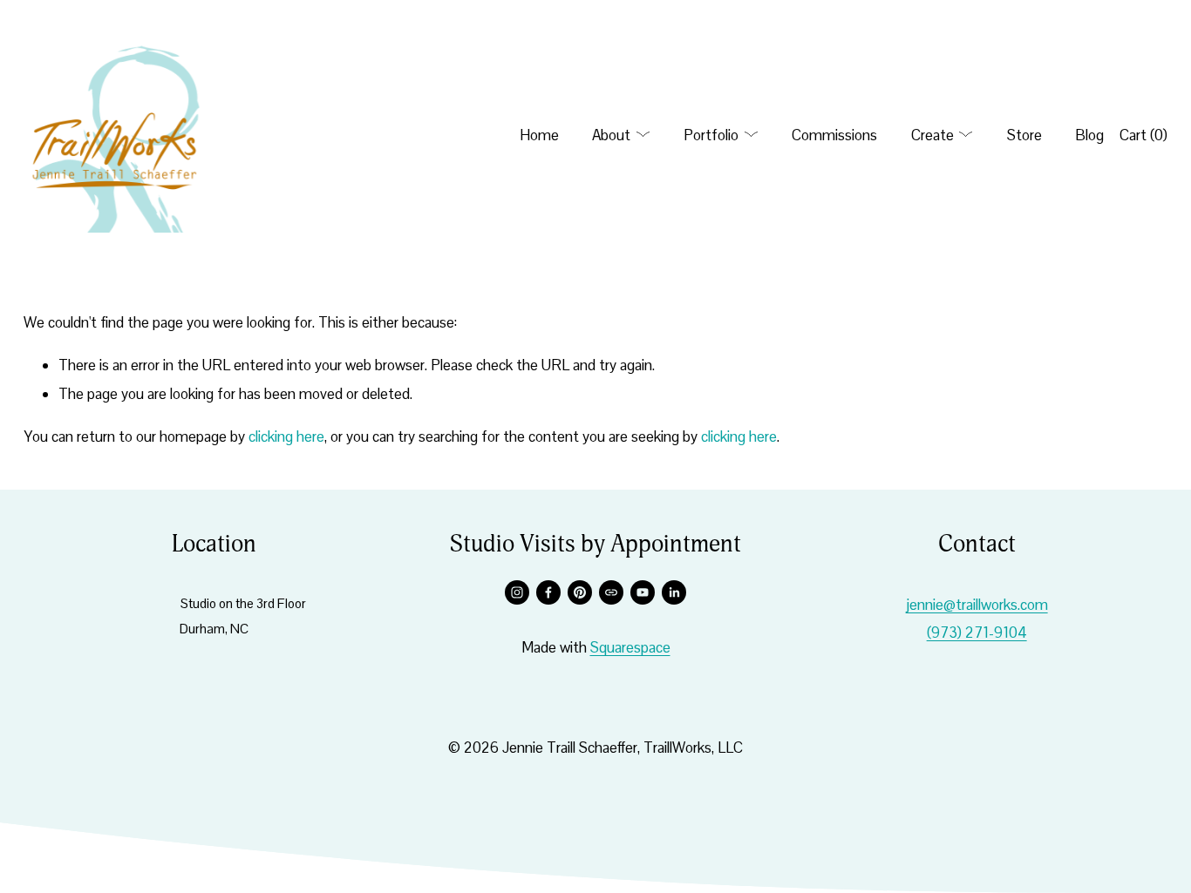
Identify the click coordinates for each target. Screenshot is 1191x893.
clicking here (286, 436)
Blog (1089, 135)
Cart (1143, 135)
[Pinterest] (580, 592)
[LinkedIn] (674, 592)
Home (539, 135)
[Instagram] (517, 592)
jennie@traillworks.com (977, 604)
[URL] (611, 592)
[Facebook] (548, 592)
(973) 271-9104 (977, 632)
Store (1024, 135)
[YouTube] (642, 592)
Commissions (834, 135)
